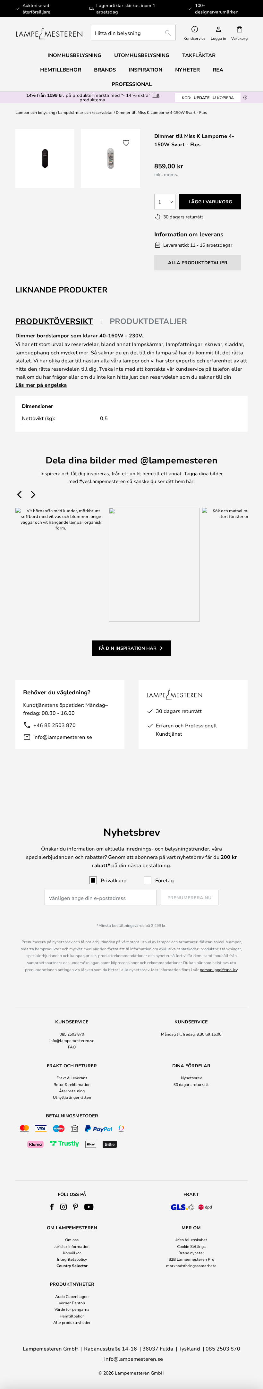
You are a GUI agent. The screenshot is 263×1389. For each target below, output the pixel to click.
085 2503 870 (72, 1034)
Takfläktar (199, 55)
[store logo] (49, 32)
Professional (132, 84)
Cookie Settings (191, 1246)
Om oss (72, 1239)
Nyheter (187, 69)
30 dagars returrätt (191, 1084)
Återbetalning (72, 1090)
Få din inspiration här (128, 648)
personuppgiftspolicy (218, 969)
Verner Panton (72, 1302)
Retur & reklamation (72, 1084)
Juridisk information (71, 1246)
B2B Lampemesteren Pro (191, 1259)
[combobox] (133, 32)
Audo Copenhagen (72, 1296)
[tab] (58, 322)
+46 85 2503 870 (54, 725)
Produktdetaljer (148, 321)
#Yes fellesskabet (191, 1239)
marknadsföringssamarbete (191, 1265)
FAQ (72, 1046)
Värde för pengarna (72, 1309)
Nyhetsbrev (191, 1077)
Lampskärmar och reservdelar (85, 112)
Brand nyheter (191, 1252)
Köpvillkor (72, 1252)
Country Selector (72, 1265)
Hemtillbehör (72, 1315)
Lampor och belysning (35, 112)
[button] (126, 143)
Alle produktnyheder (72, 1322)
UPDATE (208, 97)
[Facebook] (52, 1207)
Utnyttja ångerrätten (72, 1097)
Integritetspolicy (72, 1259)
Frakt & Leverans (71, 1077)
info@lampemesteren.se (62, 736)
